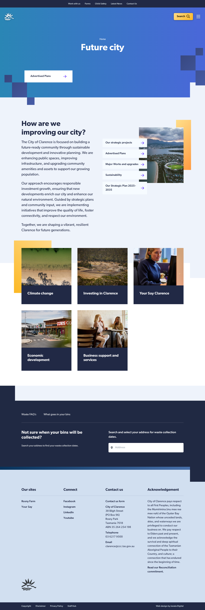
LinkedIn (68, 512)
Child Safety (100, 4)
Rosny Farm (28, 501)
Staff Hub (72, 606)
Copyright (26, 606)
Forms (87, 4)
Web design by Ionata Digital (170, 606)
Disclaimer (41, 606)
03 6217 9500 (114, 537)
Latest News (116, 4)
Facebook (69, 501)
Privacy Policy (56, 606)
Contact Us (132, 4)
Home (102, 39)
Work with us (74, 4)
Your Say (26, 507)
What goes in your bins (57, 414)
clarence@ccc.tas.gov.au (120, 546)
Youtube (68, 518)
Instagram (69, 507)
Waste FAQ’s (28, 414)
